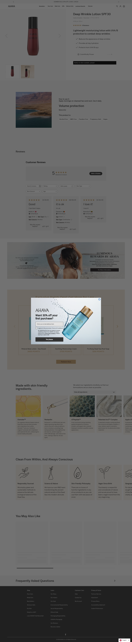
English (125, 640)
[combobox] (124, 640)
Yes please (49, 339)
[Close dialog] (99, 299)
